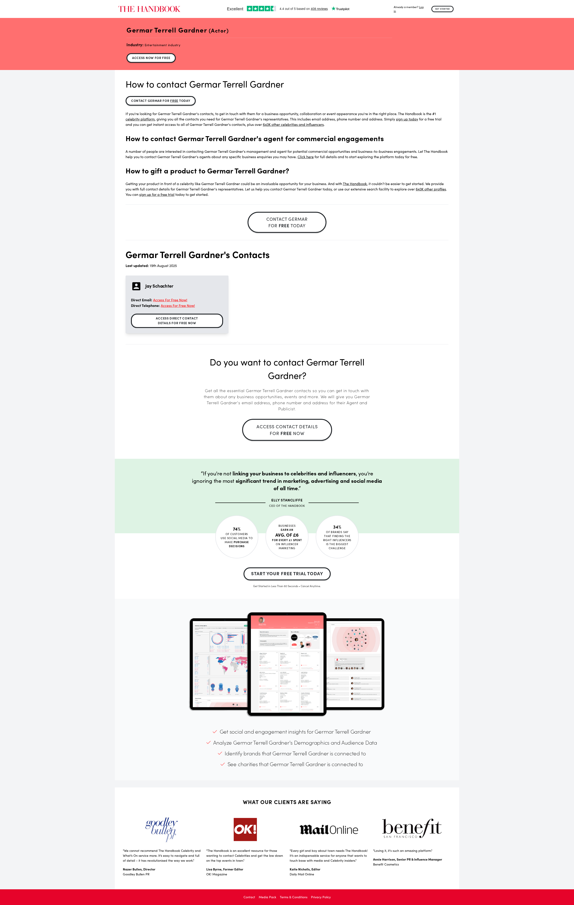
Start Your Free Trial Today (287, 573)
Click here (306, 156)
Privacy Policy (321, 897)
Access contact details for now (287, 429)
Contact (249, 897)
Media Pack (267, 897)
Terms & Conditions (293, 897)
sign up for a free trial (156, 194)
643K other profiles (431, 189)
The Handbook (355, 183)
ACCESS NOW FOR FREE (151, 57)
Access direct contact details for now (177, 320)
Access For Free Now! (170, 299)
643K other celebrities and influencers (293, 124)
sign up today (407, 119)
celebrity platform (140, 119)
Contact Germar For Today (160, 100)
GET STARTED (442, 8)
